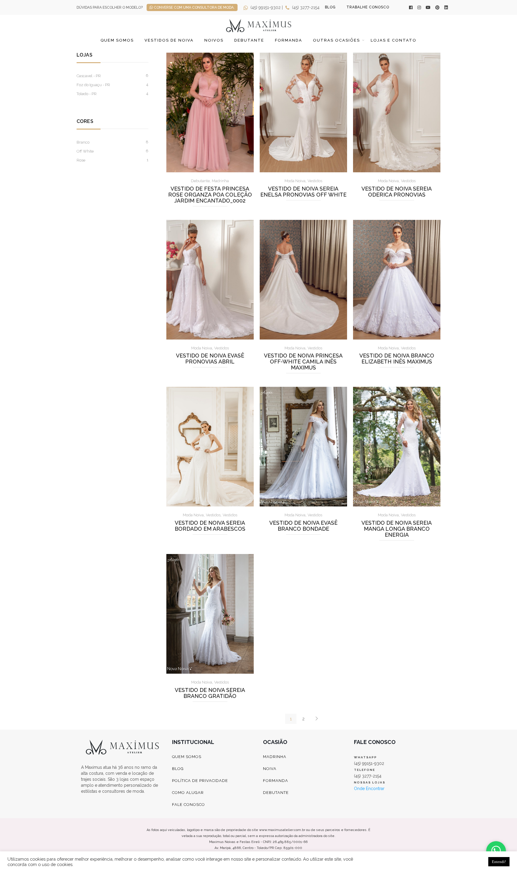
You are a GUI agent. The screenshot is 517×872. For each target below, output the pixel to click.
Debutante (249, 40)
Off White (85, 151)
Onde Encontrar (369, 788)
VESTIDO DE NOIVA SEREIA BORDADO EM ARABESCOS (210, 526)
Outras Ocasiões (336, 40)
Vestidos (315, 181)
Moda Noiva (295, 181)
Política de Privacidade (200, 780)
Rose (81, 160)
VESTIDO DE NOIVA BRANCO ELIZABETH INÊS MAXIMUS (396, 359)
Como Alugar (188, 792)
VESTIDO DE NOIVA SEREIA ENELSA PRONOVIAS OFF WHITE (303, 192)
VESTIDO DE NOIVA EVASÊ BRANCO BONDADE (303, 526)
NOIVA (269, 768)
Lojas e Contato (393, 40)
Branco (83, 142)
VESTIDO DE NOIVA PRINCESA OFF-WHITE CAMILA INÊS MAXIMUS (303, 362)
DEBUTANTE (276, 792)
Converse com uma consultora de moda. (194, 7)
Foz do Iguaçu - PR (93, 85)
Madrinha (220, 181)
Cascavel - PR (89, 76)
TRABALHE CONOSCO (367, 7)
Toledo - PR (87, 94)
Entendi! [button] (499, 861)
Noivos (213, 40)
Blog (178, 768)
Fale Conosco (188, 804)
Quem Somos (117, 40)
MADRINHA (274, 756)
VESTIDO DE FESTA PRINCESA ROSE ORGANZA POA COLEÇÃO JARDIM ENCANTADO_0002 (210, 195)
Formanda (288, 40)
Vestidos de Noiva (169, 40)
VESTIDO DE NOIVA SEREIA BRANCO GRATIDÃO (210, 693)
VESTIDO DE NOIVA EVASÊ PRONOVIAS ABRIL (210, 359)
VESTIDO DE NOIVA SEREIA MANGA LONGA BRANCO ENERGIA (396, 529)
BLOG (330, 7)
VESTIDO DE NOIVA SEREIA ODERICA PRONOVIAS (396, 192)
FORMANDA (275, 780)
